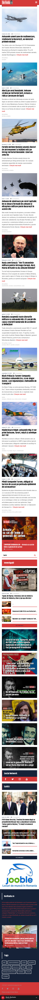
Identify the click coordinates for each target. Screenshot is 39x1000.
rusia (23, 285)
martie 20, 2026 (6, 34)
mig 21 (14, 450)
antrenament (5, 170)
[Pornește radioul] (3, 997)
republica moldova (9, 972)
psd (23, 967)
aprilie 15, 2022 (6, 314)
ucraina (5, 976)
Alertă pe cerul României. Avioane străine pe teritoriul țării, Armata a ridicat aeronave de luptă (17, 93)
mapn (10, 450)
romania (17, 344)
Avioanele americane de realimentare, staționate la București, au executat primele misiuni (18, 39)
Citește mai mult (22, 55)
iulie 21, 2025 (5, 88)
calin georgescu (14, 962)
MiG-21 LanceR (10, 344)
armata (4, 116)
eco (13, 399)
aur (4, 962)
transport (24, 399)
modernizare (20, 450)
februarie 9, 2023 (6, 260)
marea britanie (17, 285)
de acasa (9, 512)
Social (9, 343)
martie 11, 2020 (6, 479)
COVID (24, 962)
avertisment (5, 285)
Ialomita (31, 962)
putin (29, 967)
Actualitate (5, 57)
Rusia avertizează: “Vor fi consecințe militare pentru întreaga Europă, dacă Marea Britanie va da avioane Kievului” (18, 265)
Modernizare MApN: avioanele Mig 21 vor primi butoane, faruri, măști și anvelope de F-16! (19, 432)
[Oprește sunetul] (36, 997)
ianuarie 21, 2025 (6, 144)
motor (16, 399)
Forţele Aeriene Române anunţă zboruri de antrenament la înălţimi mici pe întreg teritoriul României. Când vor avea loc (19, 151)
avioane (4, 59)
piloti (16, 512)
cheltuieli (9, 399)
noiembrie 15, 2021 (7, 373)
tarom (19, 399)
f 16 (8, 450)
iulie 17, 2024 (5, 198)
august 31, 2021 (6, 427)
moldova (16, 967)
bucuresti (9, 231)
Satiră (3, 397)
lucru (13, 512)
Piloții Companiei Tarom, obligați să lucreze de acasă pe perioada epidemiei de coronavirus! (19, 484)
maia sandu (6, 967)
